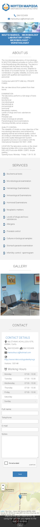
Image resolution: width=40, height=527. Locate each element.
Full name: (6, 409)
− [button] (3, 488)
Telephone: (7, 417)
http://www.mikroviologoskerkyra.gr (19, 359)
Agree (20, 525)
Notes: (5, 434)
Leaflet (2, 511)
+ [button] (3, 485)
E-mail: (5, 425)
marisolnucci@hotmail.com (19, 352)
